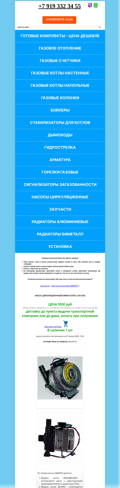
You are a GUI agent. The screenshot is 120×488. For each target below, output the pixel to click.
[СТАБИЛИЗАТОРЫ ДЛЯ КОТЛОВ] (60, 126)
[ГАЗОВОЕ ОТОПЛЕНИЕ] (60, 51)
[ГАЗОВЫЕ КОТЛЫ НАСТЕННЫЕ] (60, 76)
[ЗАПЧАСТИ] (60, 212)
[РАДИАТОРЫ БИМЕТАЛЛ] (60, 237)
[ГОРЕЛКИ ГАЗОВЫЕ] (60, 175)
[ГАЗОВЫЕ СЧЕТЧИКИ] (60, 64)
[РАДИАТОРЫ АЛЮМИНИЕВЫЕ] (60, 225)
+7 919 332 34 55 (59, 6)
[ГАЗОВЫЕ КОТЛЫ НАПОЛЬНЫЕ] (60, 88)
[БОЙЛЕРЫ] (60, 113)
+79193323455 (27, 264)
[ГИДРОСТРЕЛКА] (60, 150)
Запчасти (45, 285)
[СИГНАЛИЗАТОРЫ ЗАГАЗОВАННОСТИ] (60, 188)
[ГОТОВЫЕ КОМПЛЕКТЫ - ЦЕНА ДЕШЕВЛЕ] (60, 39)
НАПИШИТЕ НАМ (59, 19)
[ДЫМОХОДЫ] (60, 138)
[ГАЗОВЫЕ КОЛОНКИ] (60, 101)
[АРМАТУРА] (60, 163)
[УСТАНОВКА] (60, 249)
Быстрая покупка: (53, 326)
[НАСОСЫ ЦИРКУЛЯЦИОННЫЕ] (60, 200)
